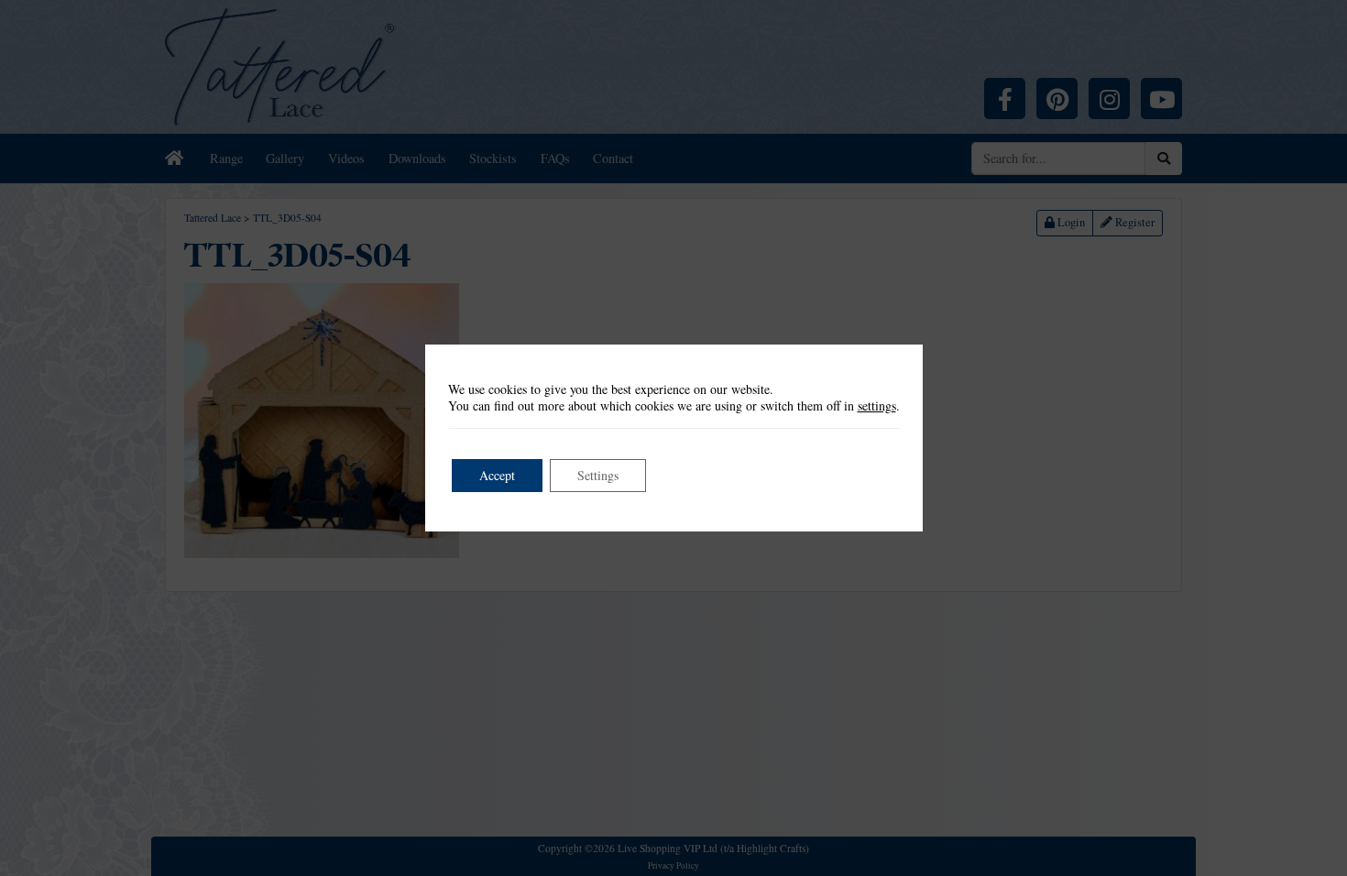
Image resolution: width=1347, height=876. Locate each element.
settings (877, 406)
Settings (598, 475)
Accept (497, 475)
